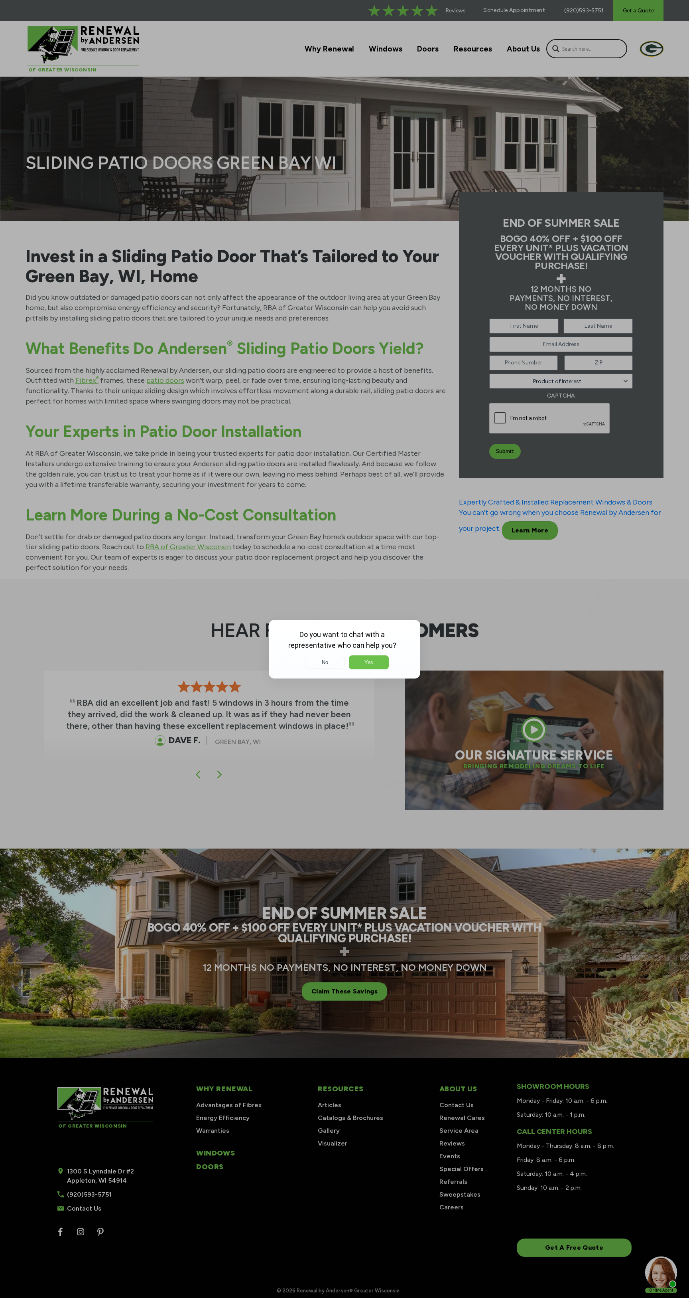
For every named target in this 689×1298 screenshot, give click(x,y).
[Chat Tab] (344, 649)
